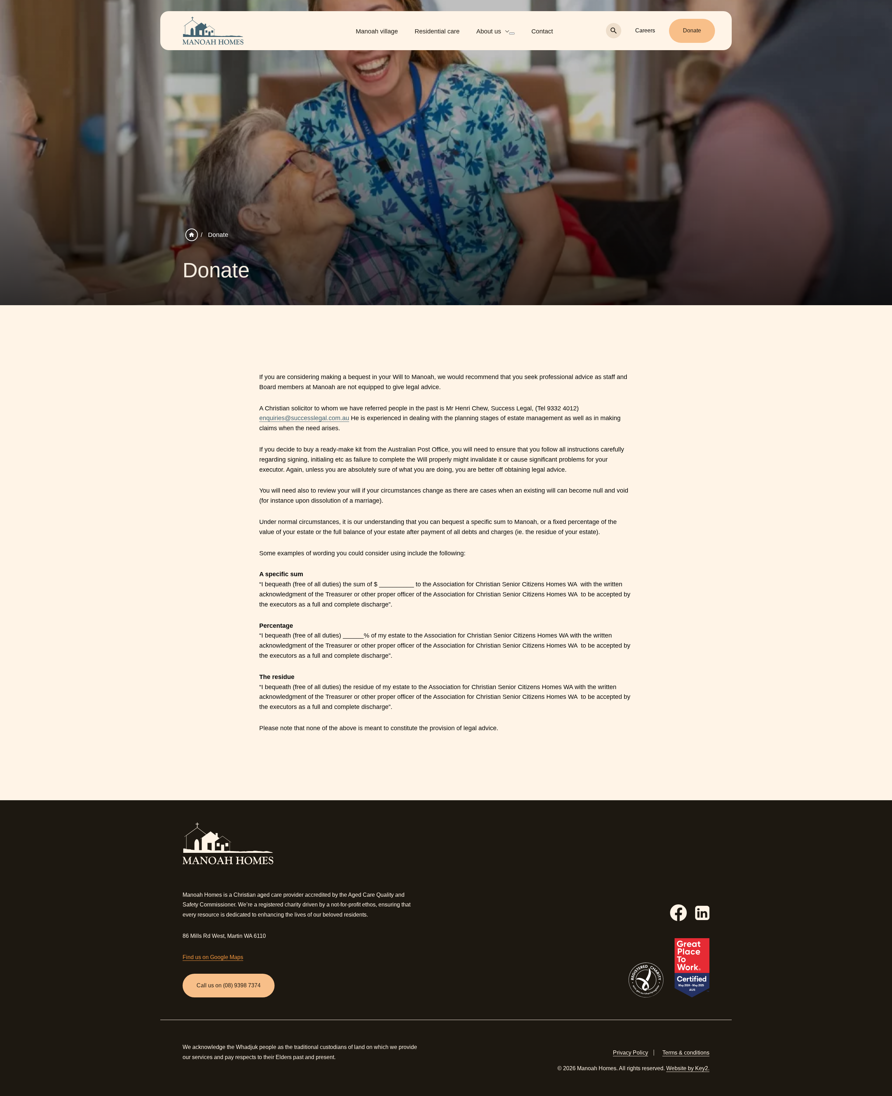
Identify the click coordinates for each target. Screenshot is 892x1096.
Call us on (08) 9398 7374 (229, 985)
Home (191, 235)
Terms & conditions (685, 1053)
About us (488, 31)
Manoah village (377, 31)
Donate (692, 30)
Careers (645, 30)
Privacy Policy (630, 1053)
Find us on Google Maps (213, 957)
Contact (542, 31)
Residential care (437, 31)
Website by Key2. (687, 1068)
